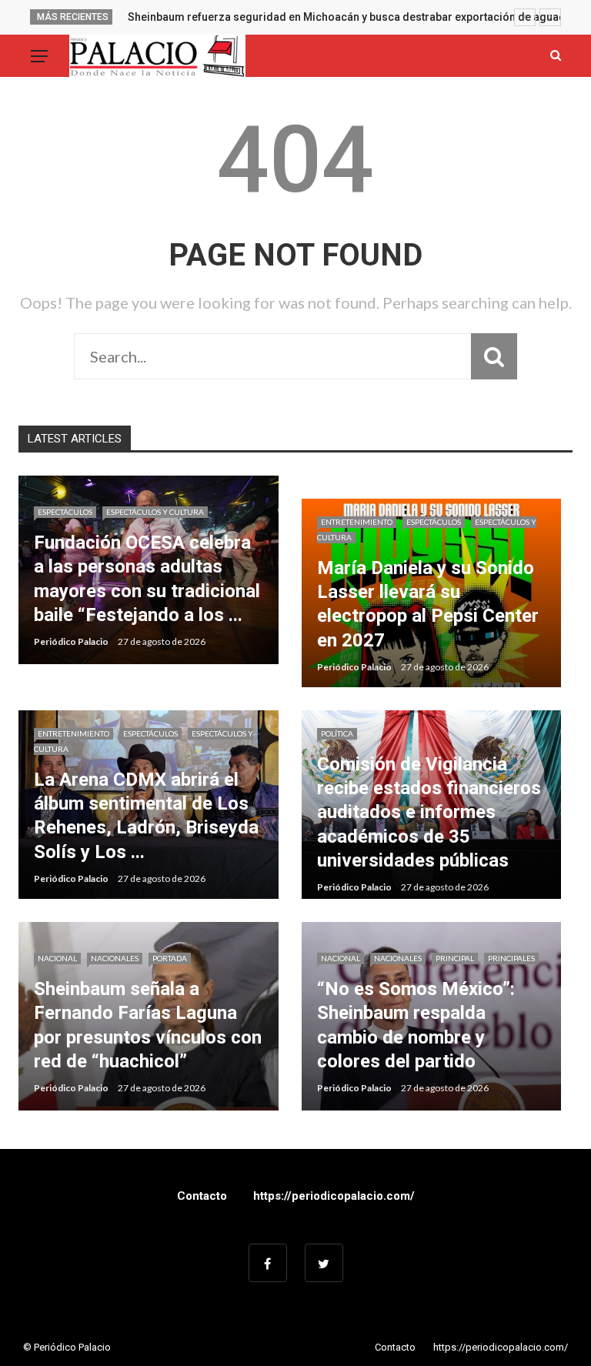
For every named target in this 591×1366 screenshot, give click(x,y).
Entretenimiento (356, 521)
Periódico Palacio (71, 641)
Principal (455, 958)
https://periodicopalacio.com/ (334, 1196)
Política (337, 733)
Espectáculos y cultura (155, 511)
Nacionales (115, 958)
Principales (511, 958)
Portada (169, 958)
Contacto (202, 1196)
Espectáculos (65, 511)
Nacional (57, 958)
